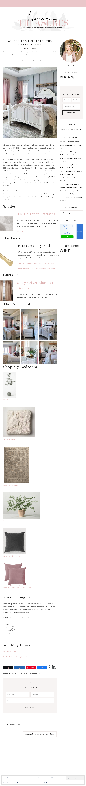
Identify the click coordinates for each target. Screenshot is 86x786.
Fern (5, 521)
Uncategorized (34, 674)
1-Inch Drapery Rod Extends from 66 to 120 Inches (36, 263)
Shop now (20, 232)
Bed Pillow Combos (10, 652)
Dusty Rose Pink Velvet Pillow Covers (17, 588)
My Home (23, 674)
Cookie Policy (48, 783)
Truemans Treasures (43, 20)
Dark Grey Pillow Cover (11, 556)
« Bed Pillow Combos (13, 725)
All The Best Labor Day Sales (70, 142)
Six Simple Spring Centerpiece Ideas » (39, 734)
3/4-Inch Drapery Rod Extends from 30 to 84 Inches (36, 268)
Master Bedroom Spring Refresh (15, 657)
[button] (43, 3)
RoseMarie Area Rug (10, 486)
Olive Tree (7, 400)
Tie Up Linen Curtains (36, 214)
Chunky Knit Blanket (10, 440)
